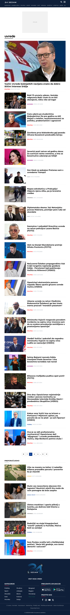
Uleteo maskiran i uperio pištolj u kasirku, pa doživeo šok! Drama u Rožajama (43, 507)
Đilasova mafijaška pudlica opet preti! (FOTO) (45, 377)
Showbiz (33, 5)
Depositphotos (35, 608)
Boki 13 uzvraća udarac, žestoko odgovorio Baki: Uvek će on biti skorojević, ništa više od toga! (42, 97)
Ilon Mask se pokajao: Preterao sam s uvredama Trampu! (45, 171)
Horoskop (32, 594)
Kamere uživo (15, 5)
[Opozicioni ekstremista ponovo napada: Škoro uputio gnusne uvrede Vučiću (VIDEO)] (15, 288)
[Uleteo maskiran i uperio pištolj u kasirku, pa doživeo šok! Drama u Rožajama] (15, 510)
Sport (28, 5)
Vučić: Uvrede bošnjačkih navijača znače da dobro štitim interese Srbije (32, 85)
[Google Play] (58, 589)
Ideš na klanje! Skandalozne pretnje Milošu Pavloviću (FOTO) (44, 246)
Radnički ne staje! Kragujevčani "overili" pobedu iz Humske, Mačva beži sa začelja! (44, 525)
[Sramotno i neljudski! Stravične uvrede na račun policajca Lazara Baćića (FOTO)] (15, 232)
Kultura (19, 597)
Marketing (29, 605)
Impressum (21, 605)
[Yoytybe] (49, 600)
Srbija (19, 599)
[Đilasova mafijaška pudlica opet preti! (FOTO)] (15, 381)
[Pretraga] (61, 2)
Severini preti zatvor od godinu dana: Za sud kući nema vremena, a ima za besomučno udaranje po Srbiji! (45, 153)
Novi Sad (32, 597)
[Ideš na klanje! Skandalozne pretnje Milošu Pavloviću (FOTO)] (15, 250)
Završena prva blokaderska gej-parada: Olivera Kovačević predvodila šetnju (46, 134)
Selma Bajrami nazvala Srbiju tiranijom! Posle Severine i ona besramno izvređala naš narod (42, 359)
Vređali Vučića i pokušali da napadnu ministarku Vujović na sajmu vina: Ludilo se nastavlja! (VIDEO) (45, 341)
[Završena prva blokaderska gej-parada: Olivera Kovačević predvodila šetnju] (15, 138)
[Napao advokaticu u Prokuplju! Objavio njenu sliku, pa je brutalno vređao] (15, 194)
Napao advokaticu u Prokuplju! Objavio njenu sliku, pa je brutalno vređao (44, 191)
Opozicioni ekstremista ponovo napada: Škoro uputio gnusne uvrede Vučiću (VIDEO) (45, 284)
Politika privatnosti (46, 605)
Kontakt (14, 605)
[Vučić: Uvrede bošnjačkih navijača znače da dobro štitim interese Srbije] (35, 61)
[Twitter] (53, 600)
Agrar (29, 476)
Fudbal (29, 424)
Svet (38, 5)
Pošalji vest (36, 605)
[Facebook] (42, 600)
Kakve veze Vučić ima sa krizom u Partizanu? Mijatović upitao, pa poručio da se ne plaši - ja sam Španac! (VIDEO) (46, 416)
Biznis (61, 5)
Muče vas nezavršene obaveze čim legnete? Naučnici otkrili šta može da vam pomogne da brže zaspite (45, 488)
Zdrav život (31, 495)
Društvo (49, 5)
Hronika (43, 5)
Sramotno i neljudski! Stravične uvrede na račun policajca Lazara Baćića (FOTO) (46, 228)
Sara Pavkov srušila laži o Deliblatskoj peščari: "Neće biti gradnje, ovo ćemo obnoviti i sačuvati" (45, 544)
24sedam (28, 612)
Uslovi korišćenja (58, 605)
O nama (8, 605)
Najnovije (7, 5)
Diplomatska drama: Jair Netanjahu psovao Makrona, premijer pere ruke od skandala (46, 210)
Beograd (32, 588)
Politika (22, 5)
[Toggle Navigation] (64, 2)
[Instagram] (46, 600)
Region (31, 591)
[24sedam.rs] (10, 2)
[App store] (46, 589)
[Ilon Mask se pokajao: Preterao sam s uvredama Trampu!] (15, 175)
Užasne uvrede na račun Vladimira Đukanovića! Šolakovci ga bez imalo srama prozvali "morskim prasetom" (44, 303)
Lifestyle (56, 5)
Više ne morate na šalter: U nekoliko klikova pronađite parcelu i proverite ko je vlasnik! (45, 469)
